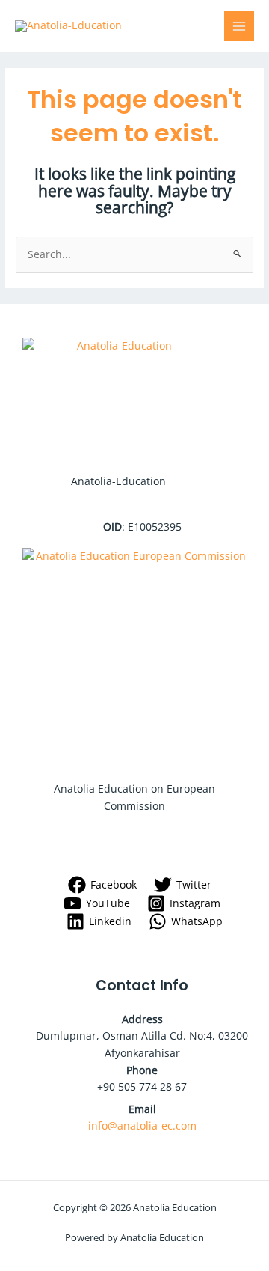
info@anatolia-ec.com (142, 1125)
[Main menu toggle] (239, 26)
